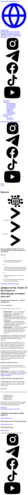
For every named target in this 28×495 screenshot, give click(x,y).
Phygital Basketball (5, 283)
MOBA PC (9, 110)
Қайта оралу (4, 407)
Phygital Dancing (11, 106)
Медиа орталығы (8, 114)
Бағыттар (6, 102)
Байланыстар (10, 119)
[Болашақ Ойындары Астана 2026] (10, 32)
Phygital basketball (11, 104)
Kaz (4, 37)
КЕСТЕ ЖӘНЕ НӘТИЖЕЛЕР (9, 1)
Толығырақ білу (5, 430)
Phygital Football (11, 103)
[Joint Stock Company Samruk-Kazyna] (11, 35)
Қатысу (6, 233)
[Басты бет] (15, 206)
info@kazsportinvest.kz (6, 418)
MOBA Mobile (10, 112)
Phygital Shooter (11, 107)
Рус (2, 37)
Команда (6, 116)
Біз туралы (9, 117)
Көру (18, 1)
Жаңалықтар (7, 100)
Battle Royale (10, 109)
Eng (6, 37)
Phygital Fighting (11, 113)
